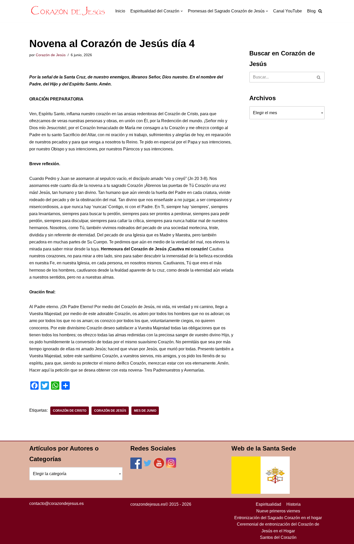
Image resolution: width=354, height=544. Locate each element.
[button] (320, 11)
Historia (293, 504)
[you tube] (159, 467)
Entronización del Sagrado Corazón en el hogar (278, 518)
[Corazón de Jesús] (68, 11)
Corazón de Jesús (51, 55)
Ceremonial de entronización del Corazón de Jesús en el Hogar (278, 527)
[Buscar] (319, 77)
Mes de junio (145, 410)
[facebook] (136, 467)
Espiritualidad (268, 504)
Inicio (120, 11)
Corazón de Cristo (69, 410)
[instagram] (171, 467)
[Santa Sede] (260, 492)
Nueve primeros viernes (278, 511)
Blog (311, 11)
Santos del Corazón (278, 537)
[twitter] (147, 467)
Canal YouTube (287, 11)
